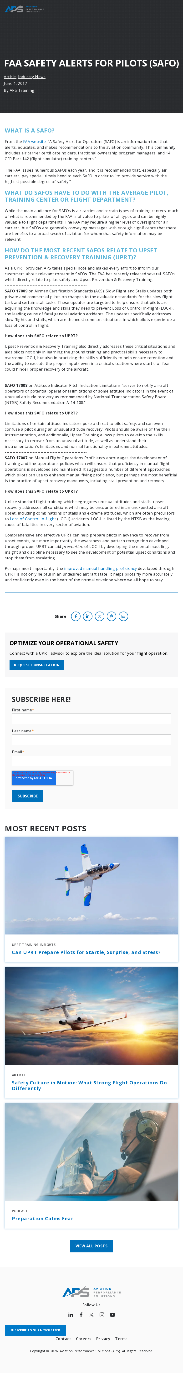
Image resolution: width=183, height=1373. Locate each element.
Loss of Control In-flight (33, 518)
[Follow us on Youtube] (112, 1315)
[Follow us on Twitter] (91, 1315)
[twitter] (99, 616)
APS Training (22, 90)
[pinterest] (111, 616)
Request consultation (37, 665)
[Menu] (174, 9)
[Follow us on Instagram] (102, 1315)
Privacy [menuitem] (103, 1338)
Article (10, 76)
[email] (123, 616)
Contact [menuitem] (63, 1338)
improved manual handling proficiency (100, 568)
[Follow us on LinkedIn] (70, 1315)
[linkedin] (87, 616)
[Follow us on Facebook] (81, 1315)
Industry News (32, 76)
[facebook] (76, 616)
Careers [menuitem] (84, 1338)
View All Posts (91, 1246)
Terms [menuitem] (121, 1338)
